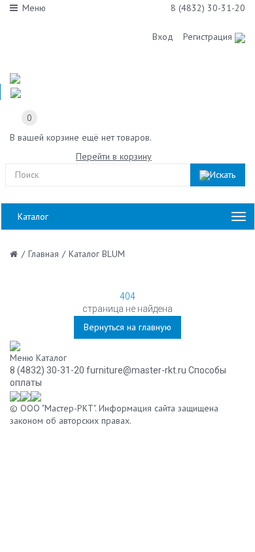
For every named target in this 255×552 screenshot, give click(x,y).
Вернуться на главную (127, 327)
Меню (34, 8)
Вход (162, 37)
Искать (222, 175)
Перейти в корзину (114, 156)
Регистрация (207, 37)
